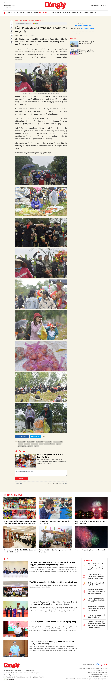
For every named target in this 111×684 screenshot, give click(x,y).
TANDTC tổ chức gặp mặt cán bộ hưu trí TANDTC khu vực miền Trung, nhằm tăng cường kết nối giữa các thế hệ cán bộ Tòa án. (53, 586)
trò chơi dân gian (49, 444)
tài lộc (41, 444)
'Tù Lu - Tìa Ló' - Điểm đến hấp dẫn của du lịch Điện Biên (55, 551)
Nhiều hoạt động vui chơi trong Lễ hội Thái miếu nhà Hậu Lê (87, 51)
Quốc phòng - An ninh (69, 12)
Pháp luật (30, 12)
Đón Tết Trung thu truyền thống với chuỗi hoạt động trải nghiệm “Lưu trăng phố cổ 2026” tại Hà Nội (96, 624)
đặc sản (58, 444)
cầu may (27, 444)
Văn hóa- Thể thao (44, 12)
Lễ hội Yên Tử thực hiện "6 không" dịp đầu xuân (86, 42)
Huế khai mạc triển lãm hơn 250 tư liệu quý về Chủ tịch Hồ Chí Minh (19, 551)
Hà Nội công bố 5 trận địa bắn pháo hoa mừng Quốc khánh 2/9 (91, 522)
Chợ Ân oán (48, 441)
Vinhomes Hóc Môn (87, 33)
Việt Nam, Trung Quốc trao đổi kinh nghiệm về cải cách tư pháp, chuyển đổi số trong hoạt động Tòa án (52, 563)
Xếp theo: (49, 483)
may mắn (34, 444)
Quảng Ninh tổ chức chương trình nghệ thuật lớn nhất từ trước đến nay (96, 576)
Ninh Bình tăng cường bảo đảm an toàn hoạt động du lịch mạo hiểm (96, 608)
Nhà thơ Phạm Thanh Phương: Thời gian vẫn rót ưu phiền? (54, 522)
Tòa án (16, 12)
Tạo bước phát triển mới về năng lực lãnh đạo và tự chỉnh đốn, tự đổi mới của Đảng (51, 642)
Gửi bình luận (21, 478)
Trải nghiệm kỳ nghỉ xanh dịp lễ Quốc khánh (96, 584)
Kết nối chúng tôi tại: (88, 664)
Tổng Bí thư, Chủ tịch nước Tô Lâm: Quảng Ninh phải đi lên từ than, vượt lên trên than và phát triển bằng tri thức (53, 603)
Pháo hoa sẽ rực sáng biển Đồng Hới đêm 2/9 (90, 550)
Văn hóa (30, 446)
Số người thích (63, 483)
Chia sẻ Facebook (22, 436)
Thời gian (55, 483)
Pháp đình (22, 12)
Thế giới (59, 12)
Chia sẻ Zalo (36, 436)
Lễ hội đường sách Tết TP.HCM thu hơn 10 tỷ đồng (50, 456)
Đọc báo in (8, 7)
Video (91, 12)
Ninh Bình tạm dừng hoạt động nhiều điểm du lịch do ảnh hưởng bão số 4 (96, 591)
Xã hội (36, 12)
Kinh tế (54, 12)
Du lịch (36, 446)
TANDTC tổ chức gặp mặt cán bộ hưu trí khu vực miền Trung (53, 582)
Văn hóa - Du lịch (39, 20)
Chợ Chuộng (21, 441)
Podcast (79, 12)
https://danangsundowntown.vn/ (83, 25)
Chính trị (9, 12)
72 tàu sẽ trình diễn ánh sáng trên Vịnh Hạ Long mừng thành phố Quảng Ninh (95, 567)
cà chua (20, 444)
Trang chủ (18, 20)
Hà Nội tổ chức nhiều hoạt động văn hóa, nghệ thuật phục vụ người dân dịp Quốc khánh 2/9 (19, 522)
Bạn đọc (86, 12)
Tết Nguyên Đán (58, 441)
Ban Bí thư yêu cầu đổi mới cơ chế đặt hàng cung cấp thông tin (52, 623)
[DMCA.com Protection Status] (29, 679)
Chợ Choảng (30, 441)
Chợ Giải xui (39, 441)
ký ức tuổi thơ (22, 446)
